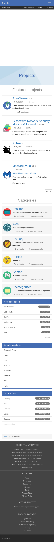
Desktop (17, 209)
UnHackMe (16, 455)
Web (15, 224)
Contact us (6, 8)
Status (27, 487)
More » (48, 191)
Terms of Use (27, 493)
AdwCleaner (20, 98)
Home (6, 437)
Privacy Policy (27, 496)
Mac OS (7, 365)
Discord (31, 8)
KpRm (16, 143)
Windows (7, 371)
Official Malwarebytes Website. (24, 173)
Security (17, 239)
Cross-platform (10, 350)
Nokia (6, 386)
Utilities (17, 256)
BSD (5, 360)
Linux (6, 355)
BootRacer (16, 452)
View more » (27, 467)
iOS (5, 381)
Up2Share (27, 519)
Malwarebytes (21, 165)
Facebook (49, 8)
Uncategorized (22, 287)
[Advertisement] (27, 37)
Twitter (39, 8)
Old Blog (27, 528)
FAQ (27, 490)
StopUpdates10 (17, 464)
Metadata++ (19, 461)
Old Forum (27, 531)
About (27, 478)
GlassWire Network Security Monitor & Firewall (31, 122)
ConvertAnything (27, 522)
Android (7, 376)
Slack (24, 8)
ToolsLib (6, 3)
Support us (27, 484)
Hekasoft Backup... (20, 458)
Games (17, 272)
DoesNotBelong (20, 449)
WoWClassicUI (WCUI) (27, 525)
